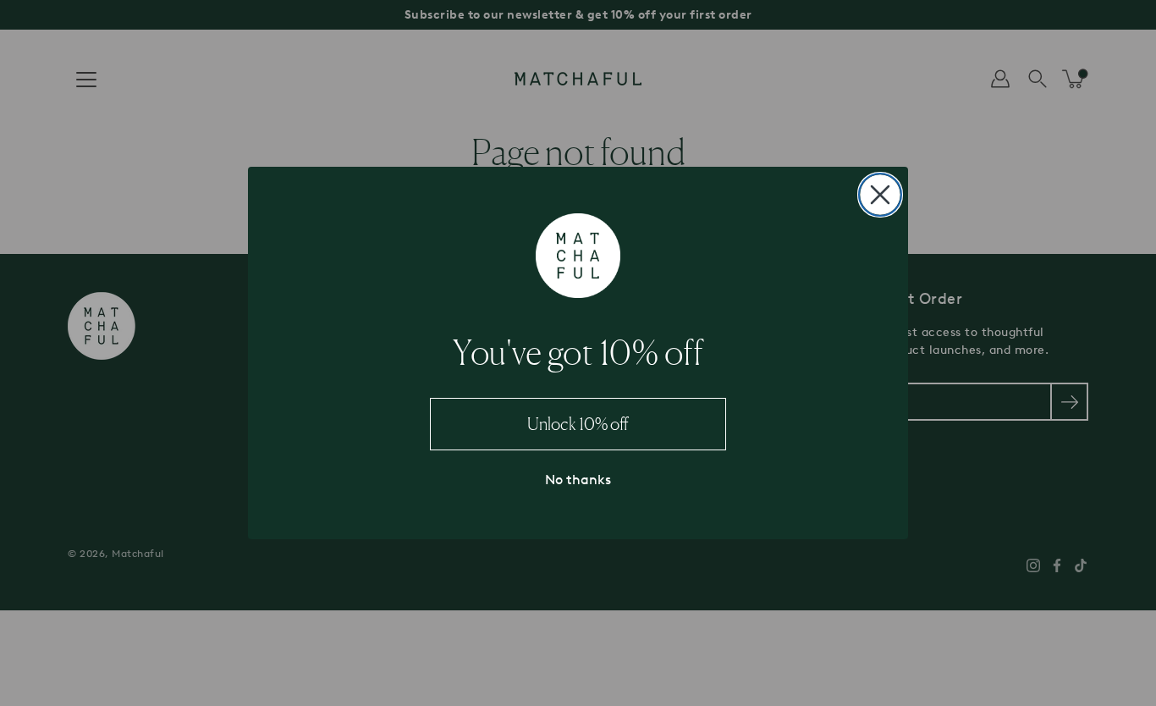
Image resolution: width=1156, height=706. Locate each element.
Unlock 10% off (578, 424)
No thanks (578, 480)
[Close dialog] (880, 195)
